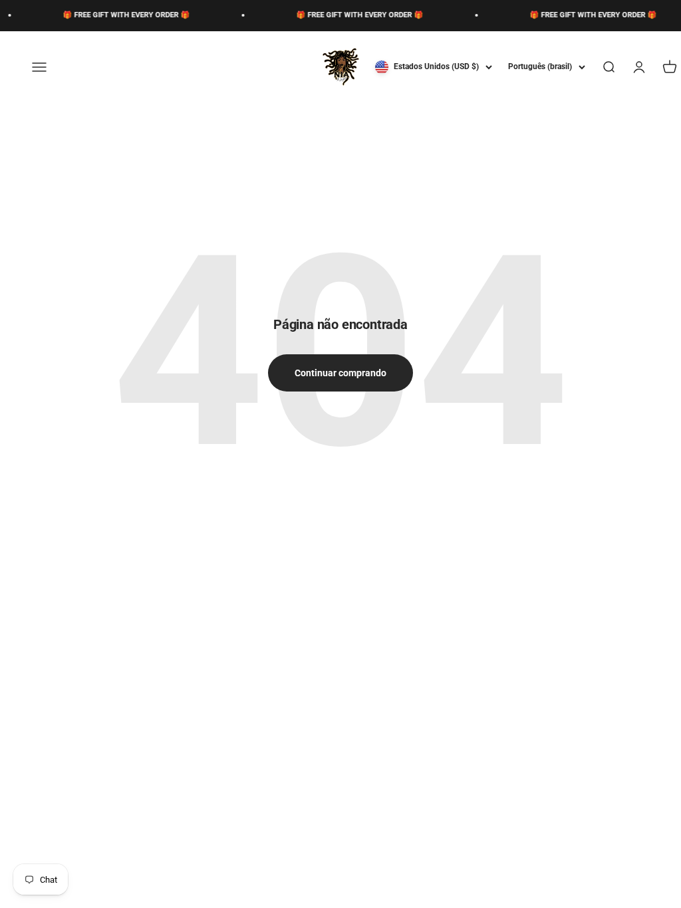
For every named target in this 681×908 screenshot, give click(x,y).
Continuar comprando (340, 373)
